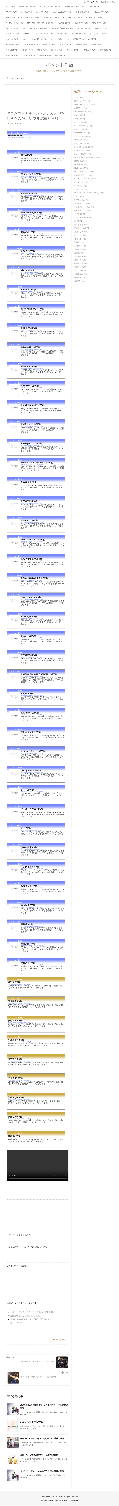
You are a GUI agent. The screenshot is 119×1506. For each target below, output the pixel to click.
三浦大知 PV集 (80, 246)
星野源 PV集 (79, 253)
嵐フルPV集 (79, 97)
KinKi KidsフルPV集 (82, 150)
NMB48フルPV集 (81, 168)
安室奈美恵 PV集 (81, 225)
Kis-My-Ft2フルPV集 (83, 154)
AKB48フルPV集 (81, 108)
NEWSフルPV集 (80, 161)
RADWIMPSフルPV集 (83, 175)
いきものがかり (61, 1339)
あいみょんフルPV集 (82, 203)
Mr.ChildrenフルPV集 (83, 112)
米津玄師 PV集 (80, 277)
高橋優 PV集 (79, 242)
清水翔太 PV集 (80, 256)
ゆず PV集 (78, 221)
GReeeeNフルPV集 (82, 133)
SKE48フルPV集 (81, 182)
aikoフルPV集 (79, 119)
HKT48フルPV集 (81, 140)
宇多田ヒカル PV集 (81, 228)
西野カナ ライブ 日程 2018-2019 (25, 1315)
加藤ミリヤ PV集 (81, 232)
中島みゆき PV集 (81, 263)
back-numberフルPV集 (83, 126)
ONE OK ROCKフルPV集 (84, 172)
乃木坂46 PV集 (80, 270)
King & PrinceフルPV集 (83, 147)
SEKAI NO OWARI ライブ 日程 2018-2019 (29, 1319)
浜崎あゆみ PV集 (81, 274)
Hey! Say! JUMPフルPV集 (84, 104)
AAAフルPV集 (79, 115)
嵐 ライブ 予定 (16, 1323)
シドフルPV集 (79, 214)
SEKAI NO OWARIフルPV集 (85, 179)
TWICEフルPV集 (81, 189)
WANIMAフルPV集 (81, 200)
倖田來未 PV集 (80, 239)
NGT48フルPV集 (81, 165)
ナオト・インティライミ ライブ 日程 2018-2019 (32, 1312)
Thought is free (73, 1500)
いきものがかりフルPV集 (31, 1422)
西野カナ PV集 (80, 260)
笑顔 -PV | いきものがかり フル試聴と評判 (39, 1455)
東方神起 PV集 (80, 267)
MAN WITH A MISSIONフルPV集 (87, 157)
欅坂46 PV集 (79, 281)
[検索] (113, 2)
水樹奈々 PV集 (80, 249)
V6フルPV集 (79, 196)
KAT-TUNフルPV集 (82, 143)
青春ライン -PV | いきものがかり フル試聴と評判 (42, 1438)
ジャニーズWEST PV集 (83, 217)
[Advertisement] (37, 98)
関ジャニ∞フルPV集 (82, 101)
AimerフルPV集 (80, 122)
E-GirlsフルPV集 (81, 129)
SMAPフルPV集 (80, 186)
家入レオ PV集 (80, 235)
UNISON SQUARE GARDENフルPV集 (89, 193)
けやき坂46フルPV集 (82, 210)
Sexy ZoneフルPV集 (82, 136)
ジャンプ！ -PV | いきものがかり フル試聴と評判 (42, 1471)
